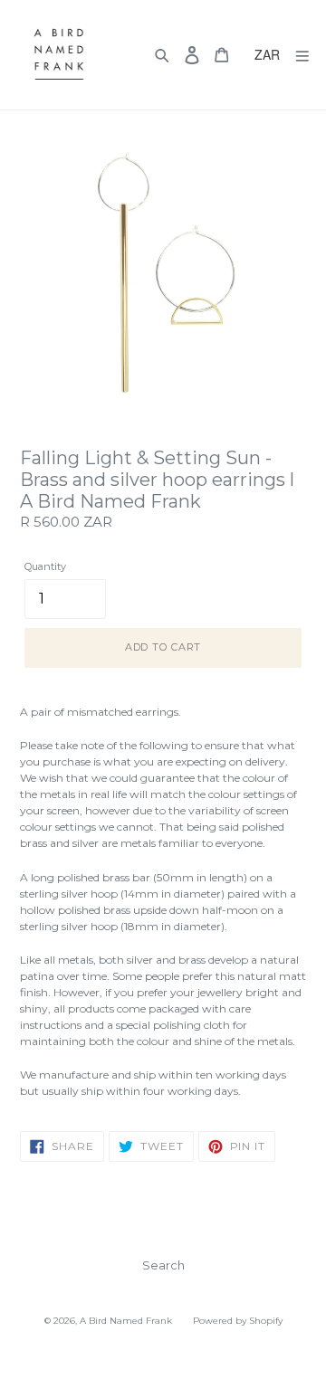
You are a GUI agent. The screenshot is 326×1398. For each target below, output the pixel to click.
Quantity (45, 566)
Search (163, 1265)
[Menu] (302, 54)
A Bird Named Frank (126, 1321)
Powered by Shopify (238, 1321)
